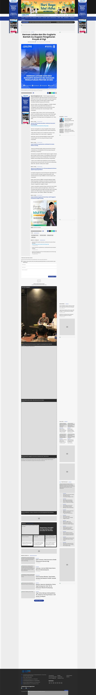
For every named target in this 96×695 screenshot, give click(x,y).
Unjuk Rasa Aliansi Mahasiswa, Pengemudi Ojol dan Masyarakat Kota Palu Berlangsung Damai (63, 443)
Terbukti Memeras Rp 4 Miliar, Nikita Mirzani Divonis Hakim (32, 400)
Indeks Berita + (39, 600)
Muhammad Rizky (31, 41)
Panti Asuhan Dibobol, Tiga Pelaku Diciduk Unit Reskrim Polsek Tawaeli (46, 577)
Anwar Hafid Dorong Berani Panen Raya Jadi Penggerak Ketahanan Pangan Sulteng (43, 197)
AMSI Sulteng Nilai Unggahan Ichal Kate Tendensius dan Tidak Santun (35, 456)
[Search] (37, 15)
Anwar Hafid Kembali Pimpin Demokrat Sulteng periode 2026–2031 (71, 431)
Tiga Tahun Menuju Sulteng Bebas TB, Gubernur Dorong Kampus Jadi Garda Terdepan (46, 594)
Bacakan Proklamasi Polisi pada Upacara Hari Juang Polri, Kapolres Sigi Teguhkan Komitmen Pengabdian (68, 545)
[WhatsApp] (52, 93)
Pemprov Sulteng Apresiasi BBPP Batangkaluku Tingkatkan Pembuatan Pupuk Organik (68, 512)
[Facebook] (48, 93)
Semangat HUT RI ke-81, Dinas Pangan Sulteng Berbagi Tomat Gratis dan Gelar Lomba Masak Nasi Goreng (68, 507)
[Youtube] (59, 683)
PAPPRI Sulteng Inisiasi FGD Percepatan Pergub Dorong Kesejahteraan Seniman (36, 344)
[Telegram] (54, 93)
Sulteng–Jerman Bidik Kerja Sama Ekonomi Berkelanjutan (46, 22)
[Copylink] (56, 93)
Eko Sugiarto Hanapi (35, 235)
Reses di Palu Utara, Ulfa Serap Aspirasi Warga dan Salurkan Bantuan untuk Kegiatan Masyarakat (63, 432)
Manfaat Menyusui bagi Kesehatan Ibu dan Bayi (27, 543)
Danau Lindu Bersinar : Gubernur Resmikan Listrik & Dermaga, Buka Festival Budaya (37, 512)
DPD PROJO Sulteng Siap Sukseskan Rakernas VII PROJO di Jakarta (66, 315)
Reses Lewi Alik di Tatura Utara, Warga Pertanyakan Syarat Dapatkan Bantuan (68, 533)
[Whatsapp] (53, 683)
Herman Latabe (43, 235)
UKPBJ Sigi (33, 237)
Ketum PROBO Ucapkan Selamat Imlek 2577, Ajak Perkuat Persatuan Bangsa (67, 306)
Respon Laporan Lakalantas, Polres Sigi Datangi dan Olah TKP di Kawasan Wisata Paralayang (46, 586)
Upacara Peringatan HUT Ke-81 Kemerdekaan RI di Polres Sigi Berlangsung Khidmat (43, 169)
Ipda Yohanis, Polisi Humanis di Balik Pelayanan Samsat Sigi (46, 560)
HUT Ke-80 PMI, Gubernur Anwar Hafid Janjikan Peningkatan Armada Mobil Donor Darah (51, 544)
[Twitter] (50, 93)
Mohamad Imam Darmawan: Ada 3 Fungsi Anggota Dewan (68, 517)
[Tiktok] (61, 683)
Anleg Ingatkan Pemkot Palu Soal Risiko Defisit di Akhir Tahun (68, 539)
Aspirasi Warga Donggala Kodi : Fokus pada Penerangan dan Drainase (71, 442)
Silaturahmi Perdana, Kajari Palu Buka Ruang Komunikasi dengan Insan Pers (68, 496)
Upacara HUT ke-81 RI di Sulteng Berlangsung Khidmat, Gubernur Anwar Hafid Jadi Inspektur (68, 529)
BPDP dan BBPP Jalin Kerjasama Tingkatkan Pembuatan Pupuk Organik (68, 522)
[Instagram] (57, 683)
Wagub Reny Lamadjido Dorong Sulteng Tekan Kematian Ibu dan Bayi (46, 529)
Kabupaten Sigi (50, 235)
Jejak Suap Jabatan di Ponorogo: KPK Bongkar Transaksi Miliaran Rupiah (67, 311)
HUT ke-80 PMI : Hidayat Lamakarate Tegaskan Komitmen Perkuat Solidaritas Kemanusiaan (38, 544)
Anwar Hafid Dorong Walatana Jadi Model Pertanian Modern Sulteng (42, 145)
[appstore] (23, 688)
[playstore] (28, 688)
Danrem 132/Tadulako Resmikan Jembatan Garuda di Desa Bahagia (43, 124)
